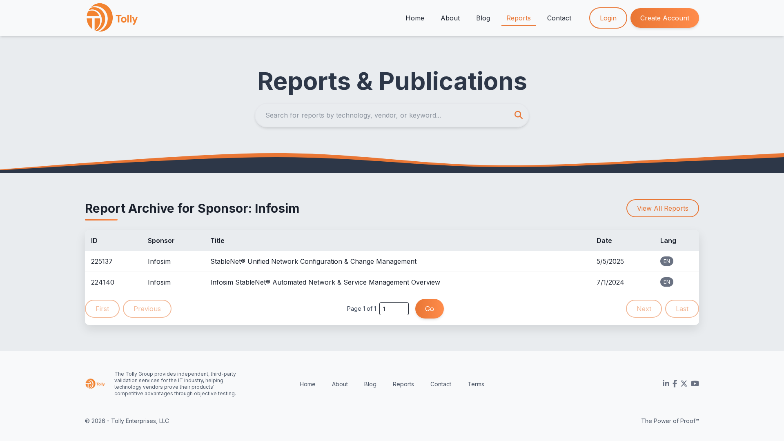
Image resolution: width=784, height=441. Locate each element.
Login (608, 18)
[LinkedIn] (666, 384)
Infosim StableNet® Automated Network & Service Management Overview (325, 282)
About (450, 18)
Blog (483, 18)
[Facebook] (675, 384)
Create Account (664, 18)
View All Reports (662, 208)
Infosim (159, 261)
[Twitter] (684, 384)
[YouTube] (695, 384)
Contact (559, 18)
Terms (476, 384)
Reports (518, 18)
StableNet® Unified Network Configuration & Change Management (313, 261)
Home (414, 18)
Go (429, 309)
